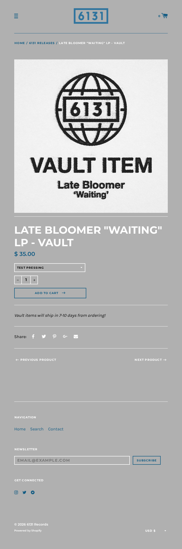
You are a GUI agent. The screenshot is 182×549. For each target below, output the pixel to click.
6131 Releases (42, 43)
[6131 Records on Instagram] (16, 492)
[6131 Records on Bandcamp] (33, 492)
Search (37, 429)
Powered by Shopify (27, 530)
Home (19, 43)
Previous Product (38, 360)
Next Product (148, 360)
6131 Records (37, 524)
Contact (56, 429)
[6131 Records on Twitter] (24, 492)
